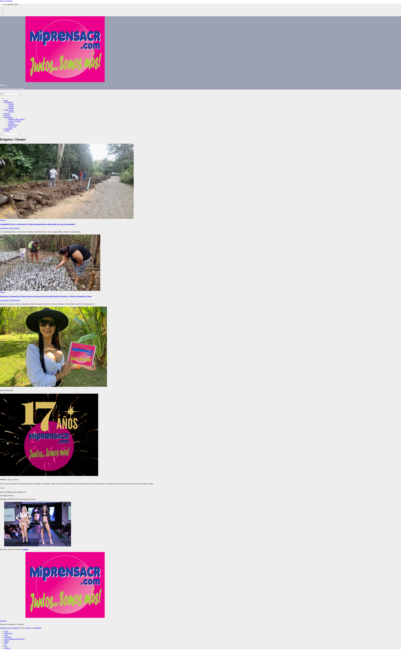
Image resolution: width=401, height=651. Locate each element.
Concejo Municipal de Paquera (14, 639)
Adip (6, 635)
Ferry (6, 646)
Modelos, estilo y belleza (16, 119)
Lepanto (11, 106)
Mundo (6, 641)
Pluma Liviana (9, 110)
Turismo (7, 130)
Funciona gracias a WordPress (10, 628)
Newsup (28, 628)
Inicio (6, 100)
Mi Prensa (3, 85)
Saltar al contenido (6, 1)
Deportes (7, 115)
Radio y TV (12, 127)
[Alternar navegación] (1, 92)
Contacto (7, 648)
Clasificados (8, 128)
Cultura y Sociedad (14, 121)
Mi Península (8, 102)
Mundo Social (13, 125)
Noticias (7, 113)
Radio (6, 643)
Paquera (11, 108)
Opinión (11, 112)
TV (5, 644)
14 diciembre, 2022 (6, 300)
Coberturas (7, 637)
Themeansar (37, 628)
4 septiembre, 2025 (6, 228)
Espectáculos (8, 117)
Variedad (11, 123)
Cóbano (11, 104)
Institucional (8, 633)
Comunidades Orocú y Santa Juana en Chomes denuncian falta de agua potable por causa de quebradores (37, 224)
